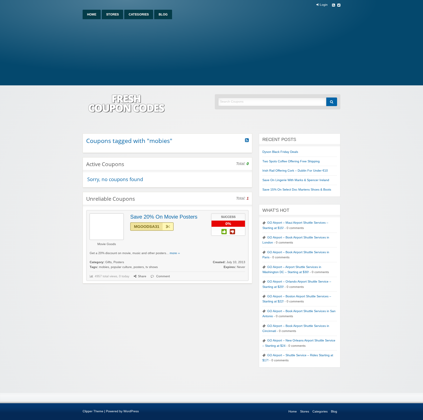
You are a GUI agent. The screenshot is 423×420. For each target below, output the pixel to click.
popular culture (121, 267)
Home (91, 14)
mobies (104, 267)
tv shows (152, 267)
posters (139, 267)
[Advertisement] (211, 52)
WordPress (131, 411)
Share (142, 276)
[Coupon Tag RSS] (247, 140)
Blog (163, 14)
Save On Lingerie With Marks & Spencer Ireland (295, 180)
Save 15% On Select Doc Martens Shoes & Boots (296, 189)
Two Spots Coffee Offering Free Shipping (291, 161)
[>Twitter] (338, 5)
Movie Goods (106, 244)
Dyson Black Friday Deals (280, 152)
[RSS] (333, 5)
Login (323, 4)
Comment (162, 276)
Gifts (108, 262)
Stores (112, 14)
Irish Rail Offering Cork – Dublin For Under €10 (295, 170)
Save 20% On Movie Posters (163, 217)
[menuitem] (92, 14)
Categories (139, 14)
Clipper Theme (93, 411)
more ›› (175, 253)
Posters (118, 262)
